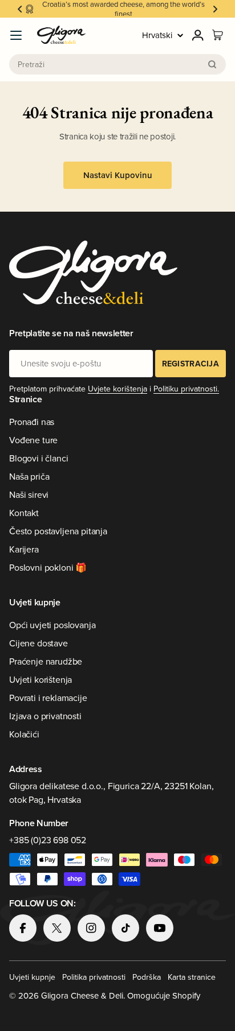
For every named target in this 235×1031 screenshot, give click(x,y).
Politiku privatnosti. (186, 388)
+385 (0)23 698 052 (47, 840)
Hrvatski (157, 35)
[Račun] (198, 35)
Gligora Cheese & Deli (82, 995)
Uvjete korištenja (117, 388)
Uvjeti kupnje (32, 977)
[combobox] (117, 64)
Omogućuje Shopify (163, 995)
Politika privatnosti (93, 977)
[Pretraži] (212, 64)
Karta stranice (192, 977)
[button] (20, 9)
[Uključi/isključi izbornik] (16, 35)
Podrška (146, 977)
